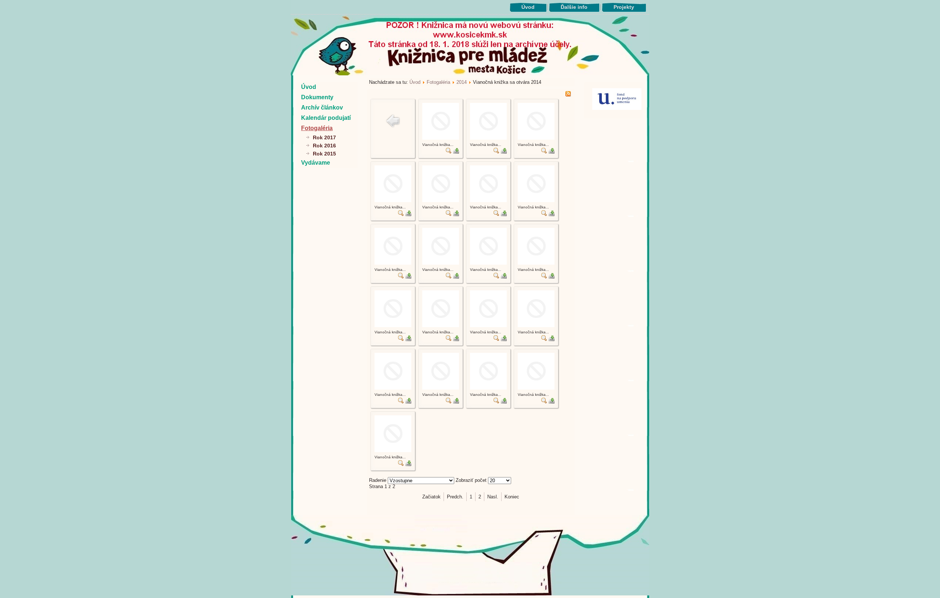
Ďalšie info (574, 7)
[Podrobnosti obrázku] (449, 152)
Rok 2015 (324, 154)
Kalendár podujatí (326, 118)
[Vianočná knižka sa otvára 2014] (440, 138)
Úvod (528, 7)
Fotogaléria (317, 128)
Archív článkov (322, 107)
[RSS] (568, 95)
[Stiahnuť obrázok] (456, 152)
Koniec (512, 496)
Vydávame (315, 163)
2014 (461, 82)
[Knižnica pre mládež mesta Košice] (470, 594)
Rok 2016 (324, 145)
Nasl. (492, 496)
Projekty (624, 7)
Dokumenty (317, 97)
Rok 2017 (324, 137)
